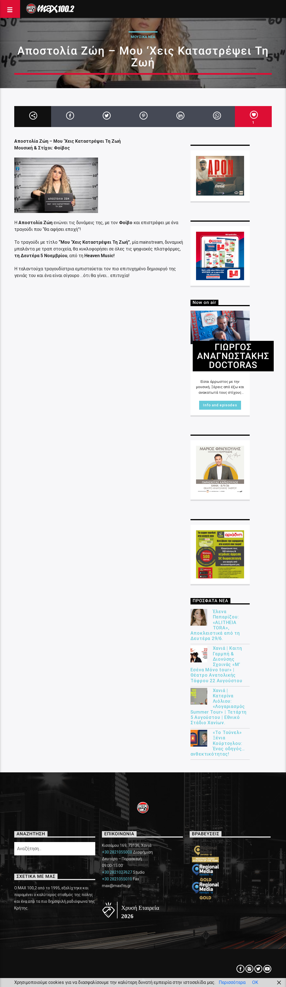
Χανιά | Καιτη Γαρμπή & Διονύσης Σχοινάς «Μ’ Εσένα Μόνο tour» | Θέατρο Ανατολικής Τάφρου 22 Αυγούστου (216, 664)
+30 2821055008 (117, 852)
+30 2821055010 (117, 879)
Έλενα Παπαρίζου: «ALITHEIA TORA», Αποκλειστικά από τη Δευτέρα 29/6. (215, 625)
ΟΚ (255, 982)
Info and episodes (220, 405)
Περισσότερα (232, 982)
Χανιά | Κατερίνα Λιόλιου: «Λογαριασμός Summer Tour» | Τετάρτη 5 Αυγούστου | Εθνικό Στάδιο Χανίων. (218, 706)
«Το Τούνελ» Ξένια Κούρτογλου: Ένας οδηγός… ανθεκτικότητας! (217, 743)
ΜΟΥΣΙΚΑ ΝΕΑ (143, 37)
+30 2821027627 (117, 872)
